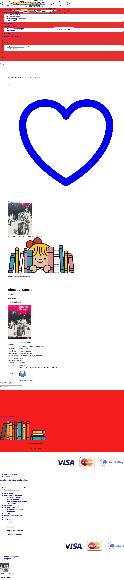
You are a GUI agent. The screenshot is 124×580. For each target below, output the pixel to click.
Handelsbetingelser (11, 474)
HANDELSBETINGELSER (13, 36)
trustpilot (7, 476)
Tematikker (11, 21)
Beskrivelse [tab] (16, 302)
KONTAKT (8, 33)
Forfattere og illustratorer (16, 19)
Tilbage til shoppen (14, 534)
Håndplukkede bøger (15, 509)
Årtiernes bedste (13, 15)
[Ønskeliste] (9, 84)
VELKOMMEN (9, 9)
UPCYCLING (8, 23)
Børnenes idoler (13, 17)
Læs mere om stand (26, 380)
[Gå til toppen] (0, 484)
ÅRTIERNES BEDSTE (23, 77)
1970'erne (36, 77)
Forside (11, 77)
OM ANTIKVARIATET (12, 26)
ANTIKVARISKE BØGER (13, 12)
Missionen (11, 511)
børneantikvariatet (7, 416)
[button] (6, 42)
